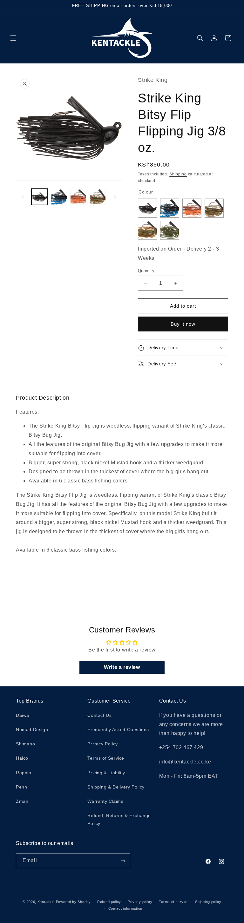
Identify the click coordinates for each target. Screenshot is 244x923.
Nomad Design (32, 729)
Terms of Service (105, 758)
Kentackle (46, 902)
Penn (21, 786)
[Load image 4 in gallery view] (98, 197)
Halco (22, 758)
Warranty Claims (105, 801)
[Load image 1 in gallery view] (39, 197)
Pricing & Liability (106, 772)
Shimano (25, 743)
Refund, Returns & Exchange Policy (119, 819)
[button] (13, 38)
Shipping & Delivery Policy (116, 786)
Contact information (125, 908)
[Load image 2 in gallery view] (59, 197)
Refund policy (109, 902)
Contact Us (99, 715)
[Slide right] (115, 197)
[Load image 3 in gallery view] (78, 197)
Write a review (122, 667)
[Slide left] (23, 197)
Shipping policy (208, 902)
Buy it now (183, 324)
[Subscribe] (123, 860)
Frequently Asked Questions (118, 729)
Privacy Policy (102, 743)
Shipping (178, 174)
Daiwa (22, 715)
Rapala (23, 772)
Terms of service (173, 902)
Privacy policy (140, 902)
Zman (22, 801)
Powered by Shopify (73, 902)
